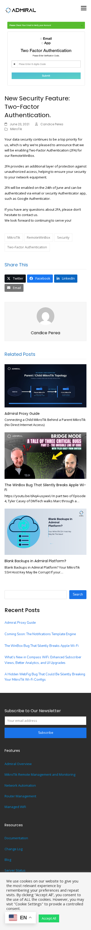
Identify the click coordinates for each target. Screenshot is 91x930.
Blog (8, 859)
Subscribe (45, 732)
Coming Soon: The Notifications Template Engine (40, 634)
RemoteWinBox (38, 237)
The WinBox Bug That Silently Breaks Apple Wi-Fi (45, 487)
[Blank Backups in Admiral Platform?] (45, 531)
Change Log (13, 849)
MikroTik (16, 129)
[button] (83, 8)
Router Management (20, 796)
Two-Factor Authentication (27, 247)
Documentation (16, 838)
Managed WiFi (15, 806)
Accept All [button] (49, 918)
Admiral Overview (18, 763)
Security (63, 237)
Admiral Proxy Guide (22, 413)
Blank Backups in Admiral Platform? (35, 560)
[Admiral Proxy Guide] (45, 385)
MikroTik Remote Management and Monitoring (40, 774)
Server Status (15, 870)
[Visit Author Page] (45, 316)
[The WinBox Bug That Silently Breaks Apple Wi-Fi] (45, 455)
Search (78, 594)
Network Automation (20, 785)
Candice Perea (51, 124)
